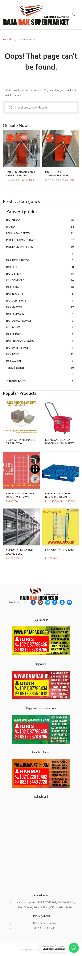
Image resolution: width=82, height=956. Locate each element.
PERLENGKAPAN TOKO (40, 250)
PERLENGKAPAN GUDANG (40, 240)
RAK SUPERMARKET (39, 347)
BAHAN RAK (40, 219)
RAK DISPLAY (40, 273)
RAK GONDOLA (40, 280)
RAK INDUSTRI (39, 293)
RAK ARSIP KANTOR (39, 260)
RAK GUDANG (40, 287)
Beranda (7, 39)
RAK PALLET (39, 327)
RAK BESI (40, 266)
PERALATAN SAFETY (40, 233)
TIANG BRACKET (39, 381)
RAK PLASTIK (39, 334)
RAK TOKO (40, 354)
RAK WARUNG (39, 361)
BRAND (40, 226)
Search (74, 15)
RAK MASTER (40, 307)
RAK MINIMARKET (40, 314)
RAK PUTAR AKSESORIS (39, 340)
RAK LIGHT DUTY (39, 300)
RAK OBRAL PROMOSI (39, 320)
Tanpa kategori (40, 371)
